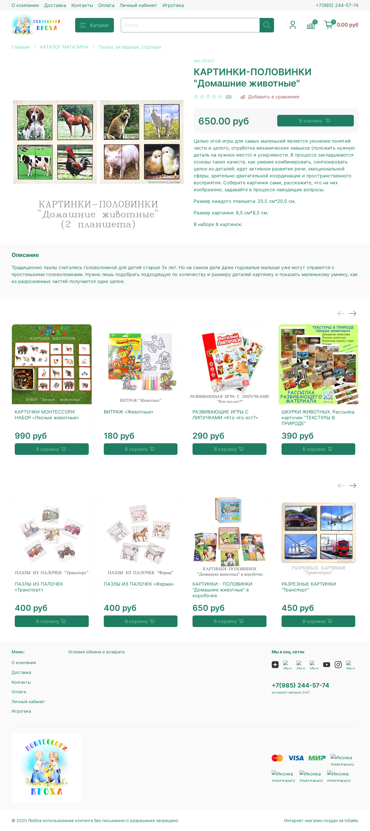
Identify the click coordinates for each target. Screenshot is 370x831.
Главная (21, 47)
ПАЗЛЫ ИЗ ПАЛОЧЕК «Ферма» (139, 584)
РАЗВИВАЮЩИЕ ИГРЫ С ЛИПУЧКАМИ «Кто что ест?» (225, 414)
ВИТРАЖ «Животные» (128, 411)
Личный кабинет (138, 5)
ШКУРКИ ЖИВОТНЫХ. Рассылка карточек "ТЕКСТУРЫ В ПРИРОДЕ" (318, 417)
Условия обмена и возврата (96, 651)
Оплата (106, 5)
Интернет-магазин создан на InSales (321, 820)
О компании (25, 5)
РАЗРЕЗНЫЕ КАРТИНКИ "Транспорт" (309, 587)
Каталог (99, 25)
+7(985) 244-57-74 (337, 5)
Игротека (173, 5)
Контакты (82, 5)
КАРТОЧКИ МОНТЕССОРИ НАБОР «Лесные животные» (47, 414)
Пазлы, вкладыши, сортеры (130, 47)
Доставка (55, 5)
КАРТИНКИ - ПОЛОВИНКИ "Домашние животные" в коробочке (222, 589)
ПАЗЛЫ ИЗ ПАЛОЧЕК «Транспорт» (39, 587)
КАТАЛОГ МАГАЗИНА (64, 47)
